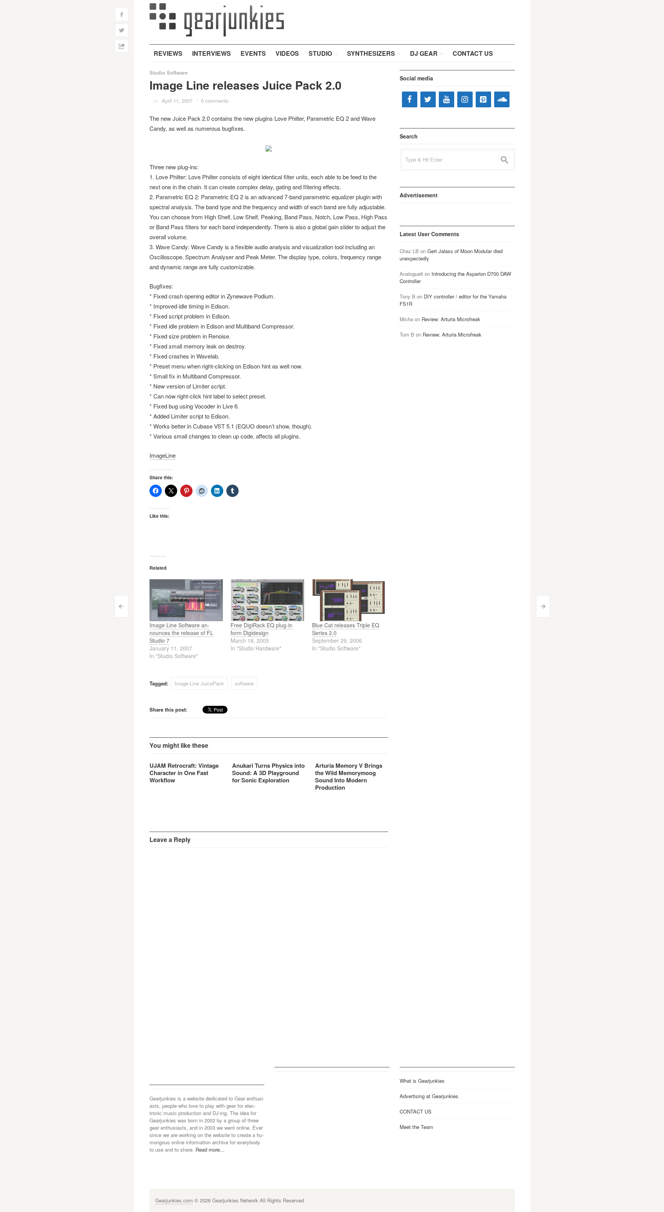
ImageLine (162, 455)
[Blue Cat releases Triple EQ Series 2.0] (349, 600)
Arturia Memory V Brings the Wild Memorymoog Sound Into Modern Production (348, 776)
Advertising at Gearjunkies (429, 1096)
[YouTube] (446, 99)
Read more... (210, 1149)
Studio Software (168, 72)
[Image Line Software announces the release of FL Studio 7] (186, 600)
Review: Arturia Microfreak (451, 319)
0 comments (215, 100)
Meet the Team (416, 1126)
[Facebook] (409, 99)
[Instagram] (465, 99)
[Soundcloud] (502, 99)
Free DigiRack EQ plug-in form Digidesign (261, 629)
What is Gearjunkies (422, 1080)
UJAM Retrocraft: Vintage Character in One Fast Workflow (184, 772)
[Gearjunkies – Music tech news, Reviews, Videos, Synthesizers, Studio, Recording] (216, 19)
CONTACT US (416, 1111)
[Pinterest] (483, 99)
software (244, 683)
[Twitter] (428, 99)
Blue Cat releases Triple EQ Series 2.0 (345, 629)
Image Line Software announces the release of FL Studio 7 (181, 632)
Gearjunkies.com (174, 1200)
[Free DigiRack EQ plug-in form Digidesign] (267, 600)
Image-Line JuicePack (199, 683)
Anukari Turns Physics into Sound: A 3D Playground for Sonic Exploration (268, 772)
